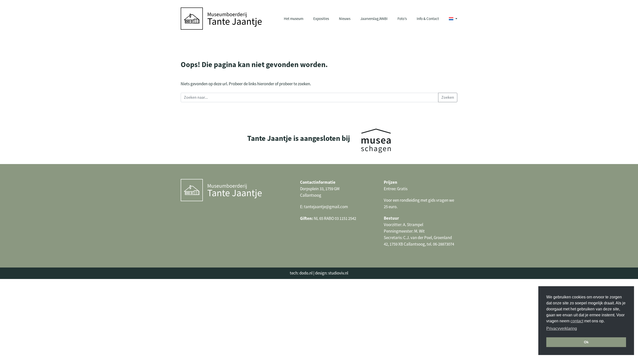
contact (576, 321)
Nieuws (344, 18)
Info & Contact (428, 18)
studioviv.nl (338, 273)
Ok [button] (586, 342)
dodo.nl (306, 273)
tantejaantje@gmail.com (326, 206)
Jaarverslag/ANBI (374, 18)
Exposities (321, 18)
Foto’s (402, 18)
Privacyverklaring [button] (561, 328)
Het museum (293, 18)
